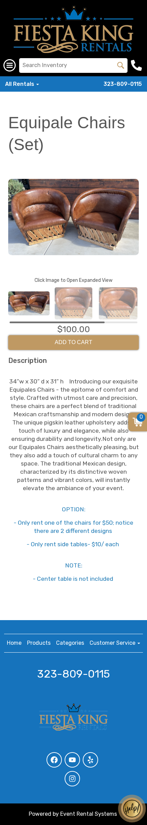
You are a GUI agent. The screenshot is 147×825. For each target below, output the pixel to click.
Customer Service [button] (113, 643)
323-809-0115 (123, 84)
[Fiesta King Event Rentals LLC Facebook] (54, 760)
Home (14, 643)
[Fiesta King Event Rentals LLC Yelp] (90, 760)
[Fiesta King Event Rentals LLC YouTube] (72, 760)
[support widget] (132, 809)
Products (39, 643)
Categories (70, 643)
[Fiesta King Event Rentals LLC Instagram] (72, 778)
